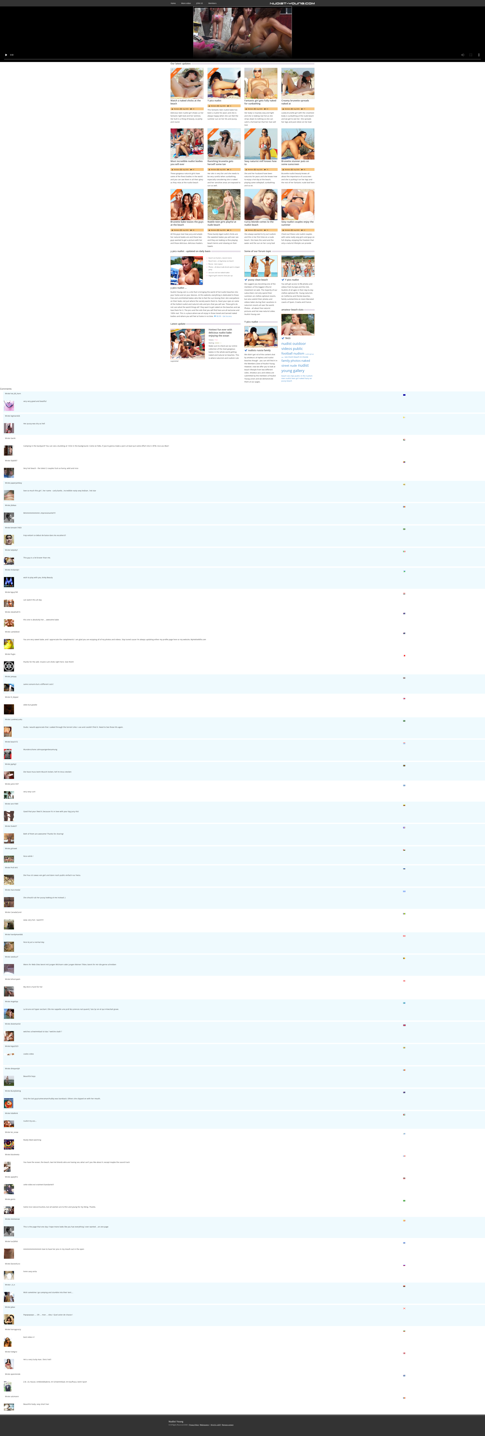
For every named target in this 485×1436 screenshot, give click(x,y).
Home (173, 3)
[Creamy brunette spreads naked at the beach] (298, 83)
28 (230, 230)
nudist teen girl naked (295, 378)
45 (304, 169)
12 (230, 169)
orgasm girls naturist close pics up (221, 275)
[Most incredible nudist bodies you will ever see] (187, 144)
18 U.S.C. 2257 (216, 1425)
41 (230, 106)
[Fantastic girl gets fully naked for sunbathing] (261, 83)
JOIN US (199, 3)
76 (267, 230)
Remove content (227, 1425)
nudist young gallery (295, 368)
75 (267, 169)
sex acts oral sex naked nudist (219, 272)
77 (304, 109)
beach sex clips (288, 376)
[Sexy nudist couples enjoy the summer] (298, 204)
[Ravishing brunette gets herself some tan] (224, 144)
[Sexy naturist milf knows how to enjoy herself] (261, 144)
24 (193, 109)
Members (212, 3)
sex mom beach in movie (296, 357)
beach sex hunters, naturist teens (220, 258)
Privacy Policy (194, 1425)
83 (267, 109)
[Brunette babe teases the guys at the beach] (187, 204)
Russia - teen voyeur (216, 264)
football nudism (292, 353)
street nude (289, 366)
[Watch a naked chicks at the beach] (187, 83)
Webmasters (204, 1425)
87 (193, 169)
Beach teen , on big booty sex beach (221, 261)
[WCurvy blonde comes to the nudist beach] (261, 204)
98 (193, 230)
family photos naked (295, 360)
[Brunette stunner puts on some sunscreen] (298, 144)
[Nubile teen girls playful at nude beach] (224, 204)
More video (186, 3)
